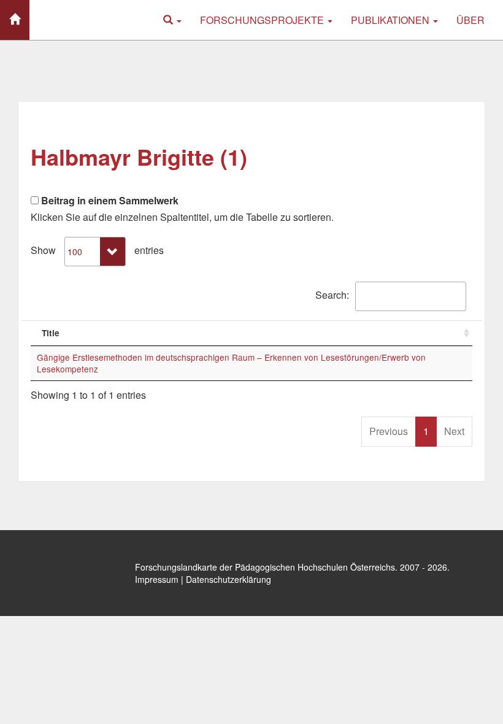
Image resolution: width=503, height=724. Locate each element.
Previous (388, 431)
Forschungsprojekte (263, 20)
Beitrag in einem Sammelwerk (109, 200)
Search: (332, 295)
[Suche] (172, 20)
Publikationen (391, 20)
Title (51, 333)
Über (470, 20)
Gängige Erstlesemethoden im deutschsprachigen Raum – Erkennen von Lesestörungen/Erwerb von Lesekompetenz (231, 363)
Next (454, 431)
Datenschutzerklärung (228, 579)
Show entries (97, 250)
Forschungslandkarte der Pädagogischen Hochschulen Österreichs (265, 567)
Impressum (157, 579)
